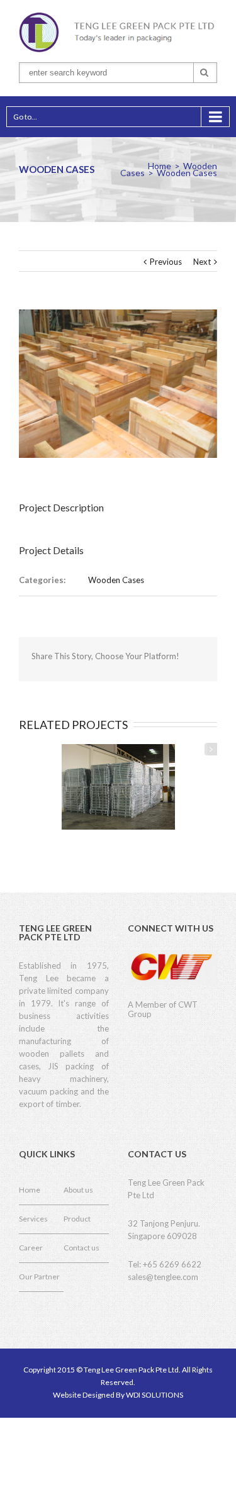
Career (31, 1247)
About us (78, 1189)
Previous (166, 262)
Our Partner (39, 1276)
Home (159, 165)
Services (33, 1218)
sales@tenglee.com (163, 1277)
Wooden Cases (116, 580)
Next (202, 262)
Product (77, 1218)
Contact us (81, 1247)
